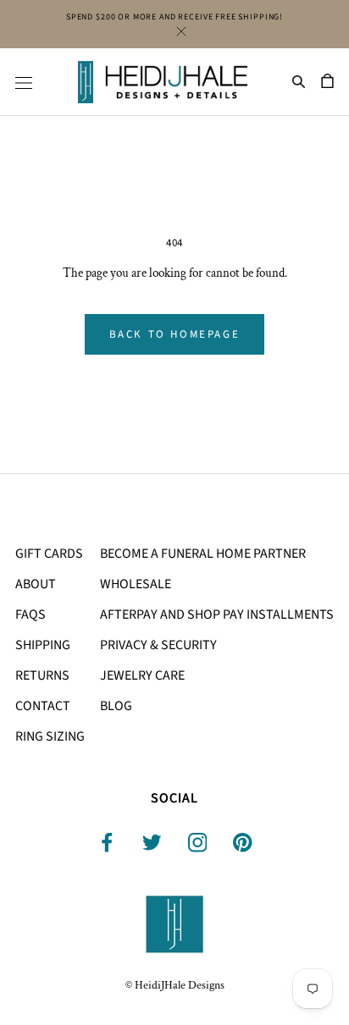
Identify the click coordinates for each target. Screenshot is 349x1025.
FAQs (30, 614)
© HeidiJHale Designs (174, 985)
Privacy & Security (158, 645)
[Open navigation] (23, 82)
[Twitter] (152, 842)
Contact (42, 706)
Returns (42, 675)
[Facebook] (107, 842)
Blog (116, 706)
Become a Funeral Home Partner (203, 553)
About (35, 584)
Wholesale (135, 584)
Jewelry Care (142, 675)
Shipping (42, 645)
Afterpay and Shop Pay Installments (217, 614)
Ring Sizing (50, 736)
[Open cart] (327, 82)
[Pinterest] (242, 842)
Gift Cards (49, 553)
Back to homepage (175, 334)
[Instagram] (198, 842)
